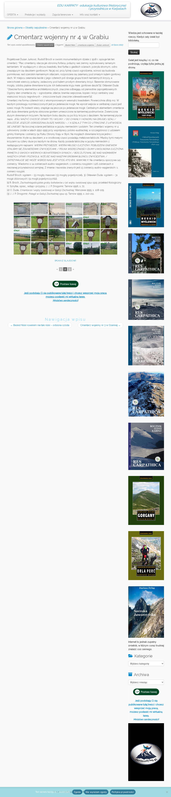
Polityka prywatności (123, 792)
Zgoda (77, 792)
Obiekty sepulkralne (36, 27)
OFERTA (12, 14)
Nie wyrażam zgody (96, 792)
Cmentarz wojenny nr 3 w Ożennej (100, 325)
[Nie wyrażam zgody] (166, 792)
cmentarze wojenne (86, 45)
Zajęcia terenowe (61, 14)
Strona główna (15, 27)
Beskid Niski (70, 45)
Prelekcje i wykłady (35, 14)
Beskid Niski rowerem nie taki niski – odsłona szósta (39, 325)
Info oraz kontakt (89, 14)
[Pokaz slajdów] (65, 260)
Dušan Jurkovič (103, 45)
